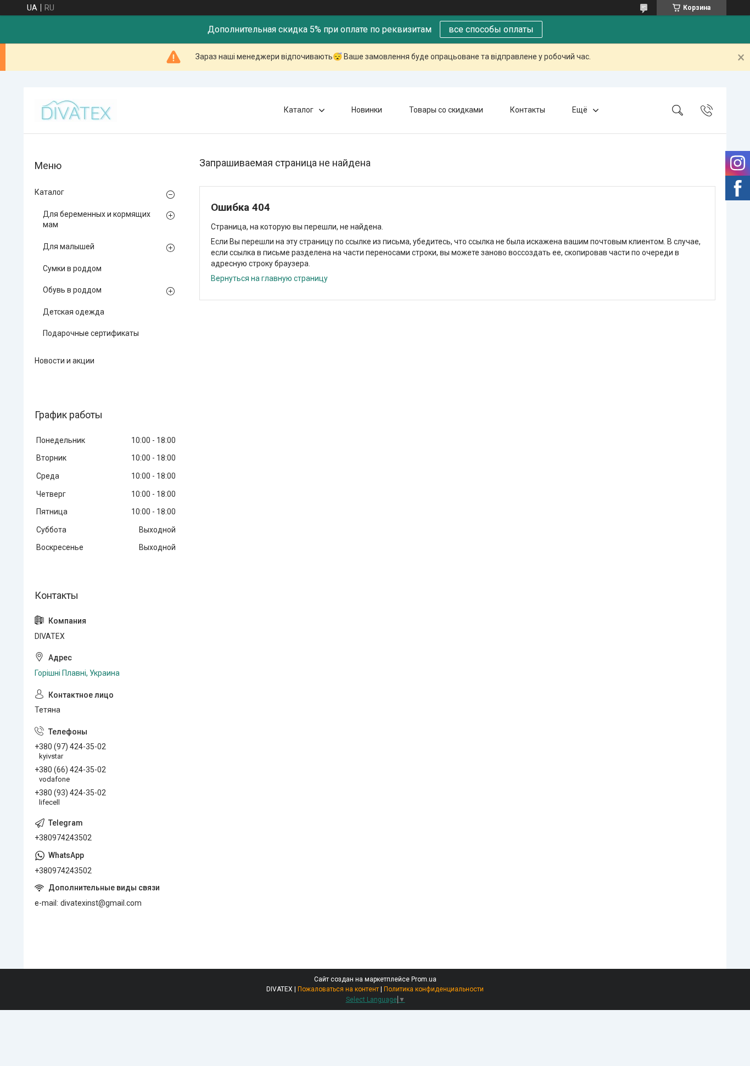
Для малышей (68, 246)
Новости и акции (64, 360)
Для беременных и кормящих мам (96, 219)
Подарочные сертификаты (91, 333)
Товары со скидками (446, 109)
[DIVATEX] (76, 110)
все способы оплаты (491, 29)
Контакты (527, 109)
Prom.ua (423, 979)
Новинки (366, 109)
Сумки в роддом (72, 268)
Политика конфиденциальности (434, 989)
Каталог (299, 109)
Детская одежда (73, 311)
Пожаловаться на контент (338, 989)
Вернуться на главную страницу (269, 278)
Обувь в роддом (72, 289)
